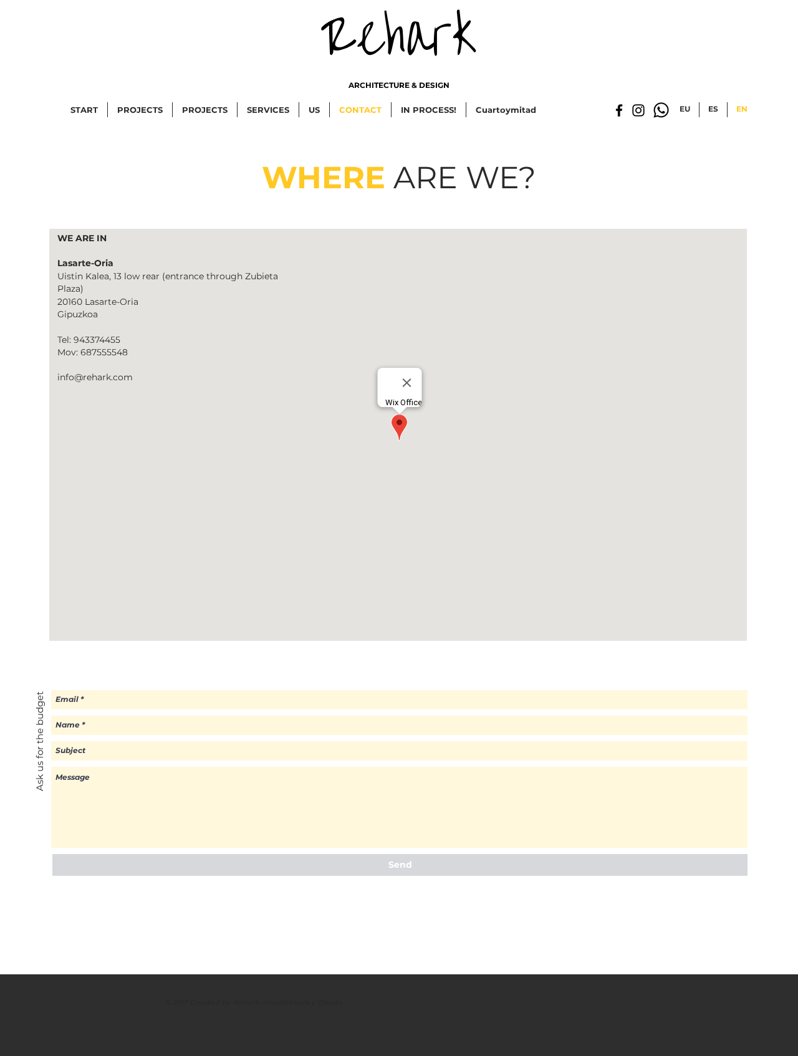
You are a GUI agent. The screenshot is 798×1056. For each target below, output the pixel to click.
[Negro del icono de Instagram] (638, 110)
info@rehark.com (95, 377)
